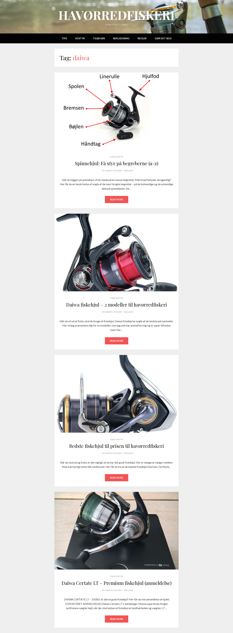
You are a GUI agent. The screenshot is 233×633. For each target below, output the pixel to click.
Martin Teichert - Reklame (119, 170)
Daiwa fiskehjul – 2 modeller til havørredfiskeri (116, 304)
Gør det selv (163, 38)
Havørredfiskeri (116, 14)
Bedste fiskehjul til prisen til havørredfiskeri (116, 446)
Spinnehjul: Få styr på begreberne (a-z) (116, 163)
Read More (116, 199)
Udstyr (80, 38)
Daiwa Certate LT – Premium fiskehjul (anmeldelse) (117, 583)
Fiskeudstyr (116, 156)
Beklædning (121, 38)
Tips (64, 38)
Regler (142, 38)
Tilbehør (99, 38)
